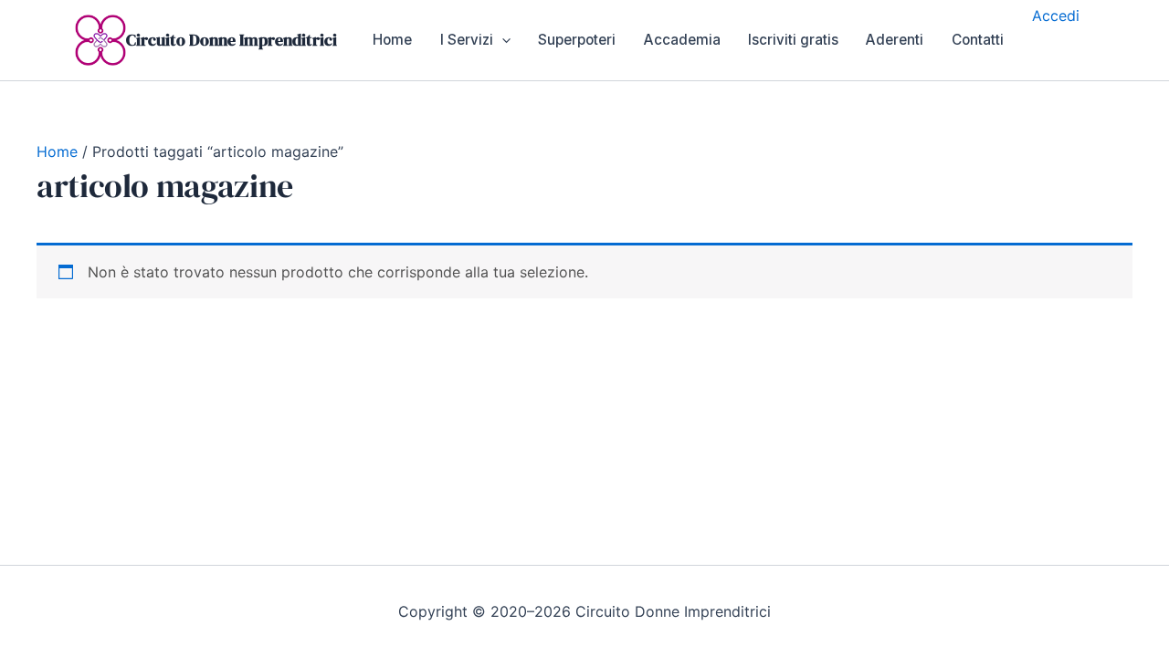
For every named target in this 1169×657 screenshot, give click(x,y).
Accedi (1055, 15)
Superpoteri (577, 39)
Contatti (978, 39)
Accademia (682, 39)
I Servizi (466, 39)
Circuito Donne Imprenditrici (231, 39)
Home (392, 39)
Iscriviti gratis (793, 39)
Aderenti (894, 39)
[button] (502, 40)
